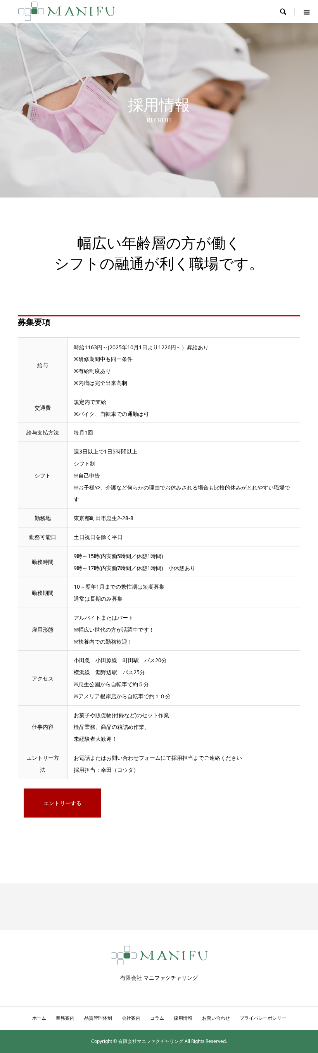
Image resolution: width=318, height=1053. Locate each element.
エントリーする (62, 803)
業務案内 (65, 1018)
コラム (157, 1018)
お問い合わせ (216, 1018)
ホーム (39, 1018)
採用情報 (183, 1018)
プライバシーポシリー (263, 1018)
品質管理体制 (98, 1018)
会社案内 (131, 1018)
